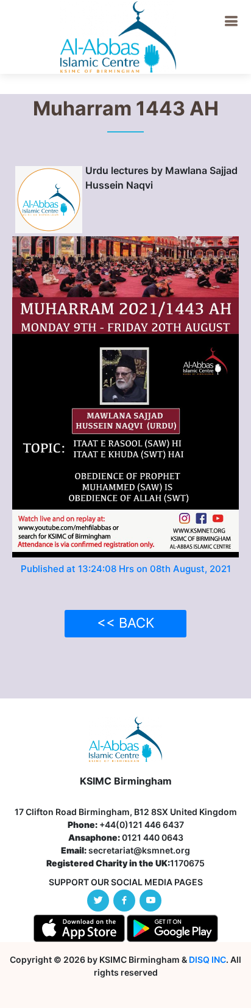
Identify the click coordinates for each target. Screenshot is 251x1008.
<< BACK (125, 623)
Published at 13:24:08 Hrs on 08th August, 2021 (126, 569)
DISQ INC (207, 959)
